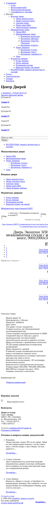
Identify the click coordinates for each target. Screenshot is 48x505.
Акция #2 (5, 102)
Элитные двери (22, 23)
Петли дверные (22, 63)
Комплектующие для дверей (28, 67)
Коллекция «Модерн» (30, 39)
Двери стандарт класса (25, 21)
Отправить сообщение (10, 430)
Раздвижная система (24, 65)
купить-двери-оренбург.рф (12, 503)
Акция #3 (5, 116)
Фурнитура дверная (19, 59)
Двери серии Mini (23, 25)
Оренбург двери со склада (23, 498)
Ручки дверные (22, 61)
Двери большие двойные (26, 27)
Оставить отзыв (7, 496)
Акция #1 (5, 130)
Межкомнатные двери (20, 30)
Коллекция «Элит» (29, 52)
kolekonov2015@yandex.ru (20, 428)
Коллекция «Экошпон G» (31, 54)
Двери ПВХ (21, 32)
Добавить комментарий (16, 382)
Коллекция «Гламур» (29, 45)
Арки (18, 56)
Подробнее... (40, 502)
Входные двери (17, 16)
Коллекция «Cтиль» (29, 50)
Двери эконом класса (24, 19)
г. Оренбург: (14, 94)
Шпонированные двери (26, 34)
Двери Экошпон (22, 47)
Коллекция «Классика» (30, 36)
